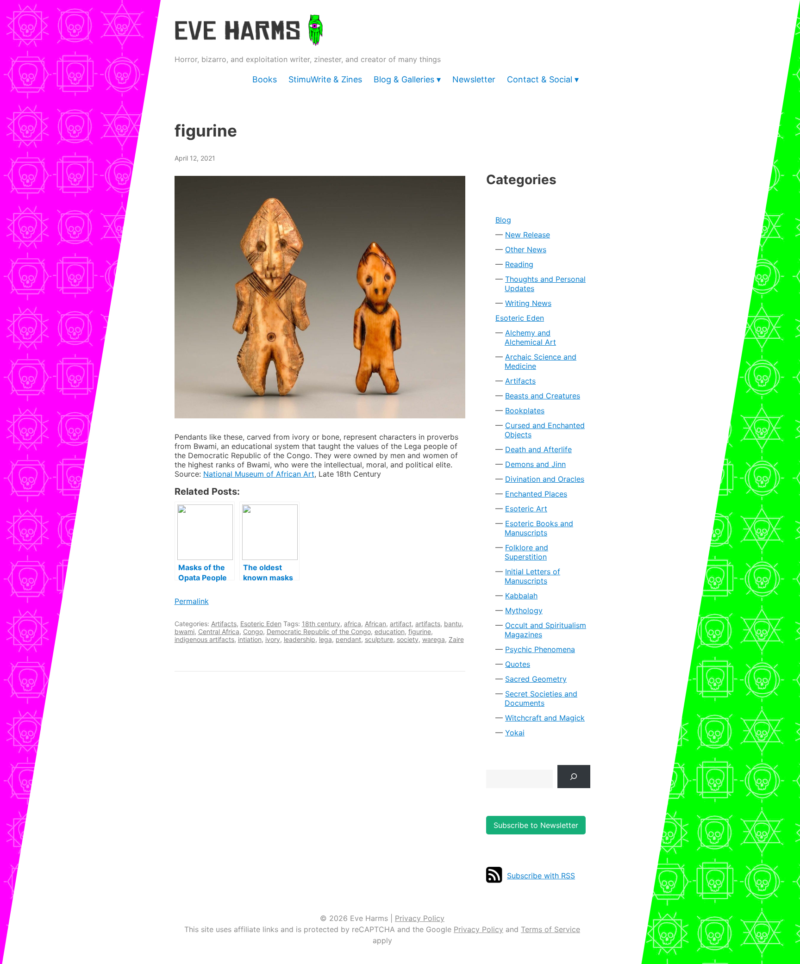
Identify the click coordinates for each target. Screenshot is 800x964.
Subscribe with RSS (541, 875)
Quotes (517, 664)
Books (264, 79)
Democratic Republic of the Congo (319, 631)
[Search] (573, 776)
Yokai (515, 732)
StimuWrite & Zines (325, 79)
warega (433, 639)
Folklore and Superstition (526, 552)
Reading (519, 264)
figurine (419, 631)
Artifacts (224, 624)
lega (325, 639)
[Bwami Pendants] (320, 297)
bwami (184, 631)
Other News (525, 249)
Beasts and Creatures (542, 395)
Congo (253, 631)
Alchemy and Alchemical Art (530, 337)
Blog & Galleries (404, 79)
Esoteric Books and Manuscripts (539, 528)
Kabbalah (521, 595)
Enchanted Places (536, 493)
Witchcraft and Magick (545, 717)
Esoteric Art (526, 508)
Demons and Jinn (535, 464)
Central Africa (218, 631)
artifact (401, 624)
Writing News (528, 303)
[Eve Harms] (249, 39)
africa (352, 624)
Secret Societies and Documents (541, 698)
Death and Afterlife (538, 449)
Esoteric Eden (260, 624)
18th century (321, 624)
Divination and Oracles (544, 479)
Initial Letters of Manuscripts (532, 576)
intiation (250, 639)
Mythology (524, 610)
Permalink (192, 601)
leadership (299, 639)
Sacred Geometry (536, 679)
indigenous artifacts (204, 639)
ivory (272, 639)
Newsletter (473, 79)
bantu (453, 624)
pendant (348, 639)
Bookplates (524, 410)
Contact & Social (539, 79)
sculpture (379, 639)
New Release (527, 234)
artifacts (427, 624)
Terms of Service (550, 929)
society (408, 639)
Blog (503, 219)
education (390, 631)
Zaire (456, 639)
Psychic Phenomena (540, 649)
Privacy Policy (419, 918)
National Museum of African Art (258, 474)
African (375, 624)
